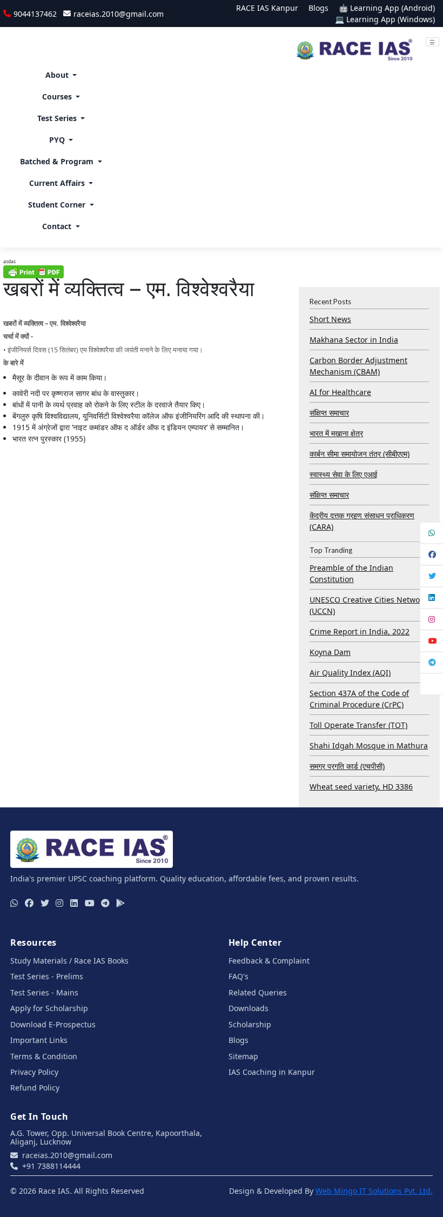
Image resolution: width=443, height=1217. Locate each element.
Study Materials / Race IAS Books (69, 960)
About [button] (57, 75)
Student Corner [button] (56, 204)
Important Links (39, 1040)
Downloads (249, 1008)
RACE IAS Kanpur (267, 8)
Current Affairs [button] (57, 183)
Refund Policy (34, 1087)
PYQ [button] (57, 140)
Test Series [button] (57, 118)
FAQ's (239, 976)
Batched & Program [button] (56, 161)
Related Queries (258, 992)
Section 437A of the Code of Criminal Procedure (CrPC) (359, 699)
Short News (330, 319)
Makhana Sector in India (354, 340)
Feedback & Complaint (269, 960)
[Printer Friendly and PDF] (33, 271)
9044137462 (35, 14)
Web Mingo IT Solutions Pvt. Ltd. (374, 1191)
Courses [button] (57, 96)
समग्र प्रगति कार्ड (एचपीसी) (347, 766)
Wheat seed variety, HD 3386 (361, 786)
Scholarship (250, 1024)
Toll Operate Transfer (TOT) (358, 725)
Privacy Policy (34, 1072)
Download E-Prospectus (53, 1024)
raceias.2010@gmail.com (118, 14)
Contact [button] (56, 226)
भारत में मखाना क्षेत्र (336, 433)
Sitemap (243, 1056)
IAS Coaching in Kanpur (272, 1072)
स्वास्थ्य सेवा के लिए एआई (344, 474)
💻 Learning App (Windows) (385, 19)
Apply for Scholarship (49, 1008)
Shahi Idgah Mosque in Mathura (369, 745)
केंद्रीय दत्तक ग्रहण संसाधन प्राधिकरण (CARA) (362, 521)
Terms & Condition (43, 1056)
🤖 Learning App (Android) (387, 8)
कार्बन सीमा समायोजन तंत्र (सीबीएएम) (360, 454)
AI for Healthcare (340, 392)
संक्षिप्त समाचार (329, 412)
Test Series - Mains (44, 992)
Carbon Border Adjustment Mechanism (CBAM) (358, 366)
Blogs (318, 8)
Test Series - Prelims (46, 976)
